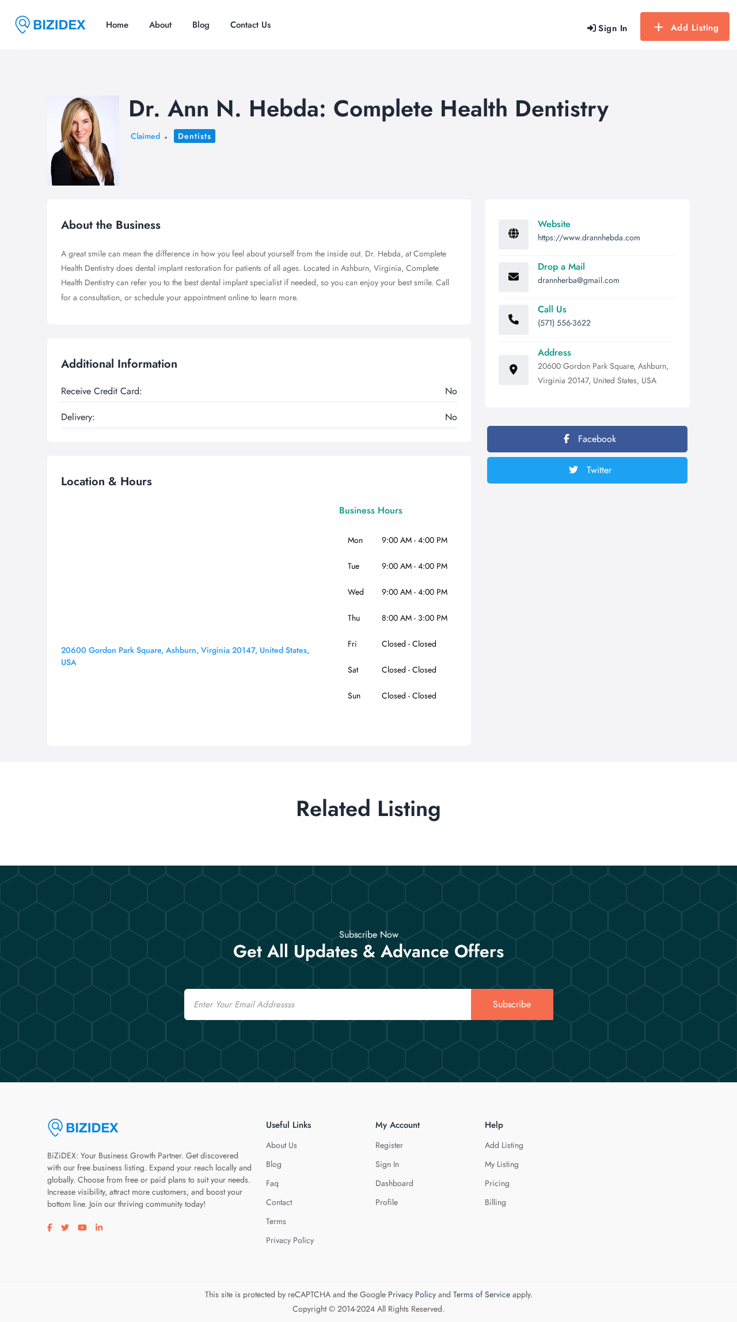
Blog (201, 24)
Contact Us (250, 24)
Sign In (387, 1164)
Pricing (497, 1183)
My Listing (502, 1164)
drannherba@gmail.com (579, 280)
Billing (495, 1202)
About (160, 24)
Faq (272, 1183)
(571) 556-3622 (564, 322)
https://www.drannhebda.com (589, 237)
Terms (276, 1221)
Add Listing (695, 27)
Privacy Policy (290, 1240)
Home (117, 24)
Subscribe (512, 1004)
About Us (281, 1145)
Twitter (597, 470)
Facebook (595, 438)
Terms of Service (481, 1294)
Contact (279, 1202)
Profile (386, 1202)
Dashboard (394, 1183)
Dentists (194, 136)
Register (389, 1145)
